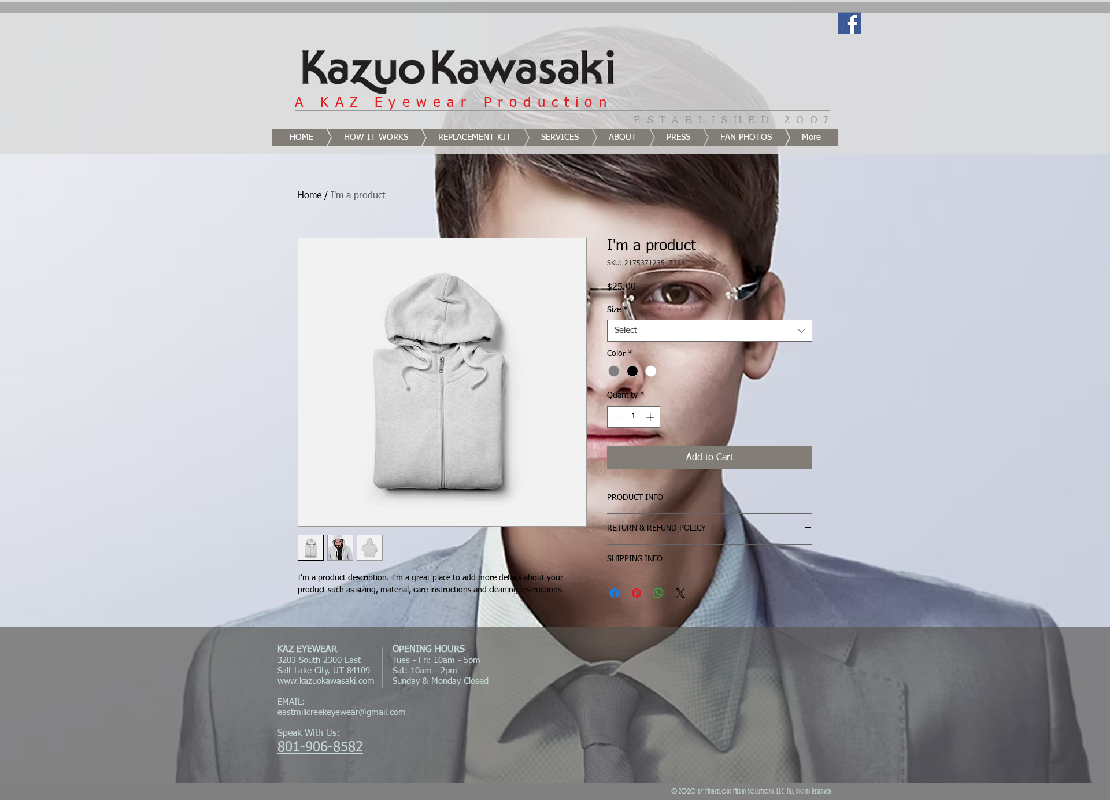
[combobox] (709, 331)
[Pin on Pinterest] (636, 593)
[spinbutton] (633, 417)
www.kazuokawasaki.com (326, 681)
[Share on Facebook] (614, 593)
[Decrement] (616, 417)
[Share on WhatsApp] (658, 593)
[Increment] (651, 417)
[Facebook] (849, 23)
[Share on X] (680, 593)
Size (617, 310)
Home (309, 196)
